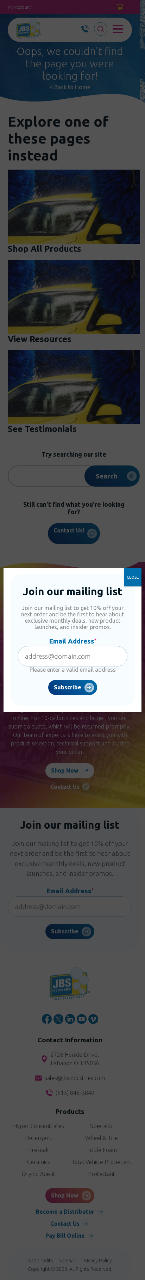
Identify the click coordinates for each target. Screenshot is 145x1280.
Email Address (72, 641)
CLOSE (133, 577)
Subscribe (67, 687)
